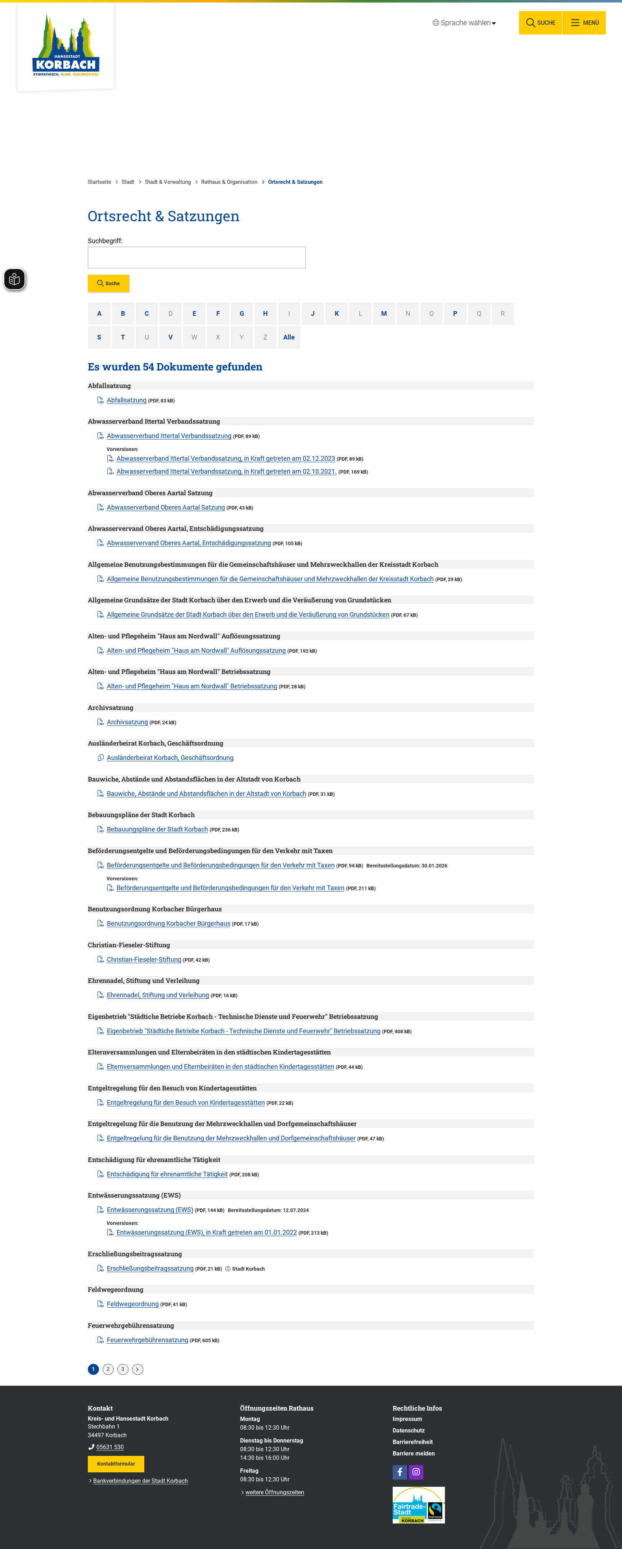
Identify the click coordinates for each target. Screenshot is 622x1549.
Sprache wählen (466, 22)
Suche (112, 283)
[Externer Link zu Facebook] (400, 1472)
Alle (289, 337)
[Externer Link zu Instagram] (416, 1472)
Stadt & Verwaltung (168, 182)
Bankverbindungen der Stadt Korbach (140, 1480)
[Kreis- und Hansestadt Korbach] (158, 1433)
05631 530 (106, 1447)
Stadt (128, 182)
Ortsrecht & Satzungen (295, 182)
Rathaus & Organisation (229, 182)
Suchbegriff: (105, 241)
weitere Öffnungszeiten (274, 1492)
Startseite (99, 182)
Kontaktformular (116, 1464)
